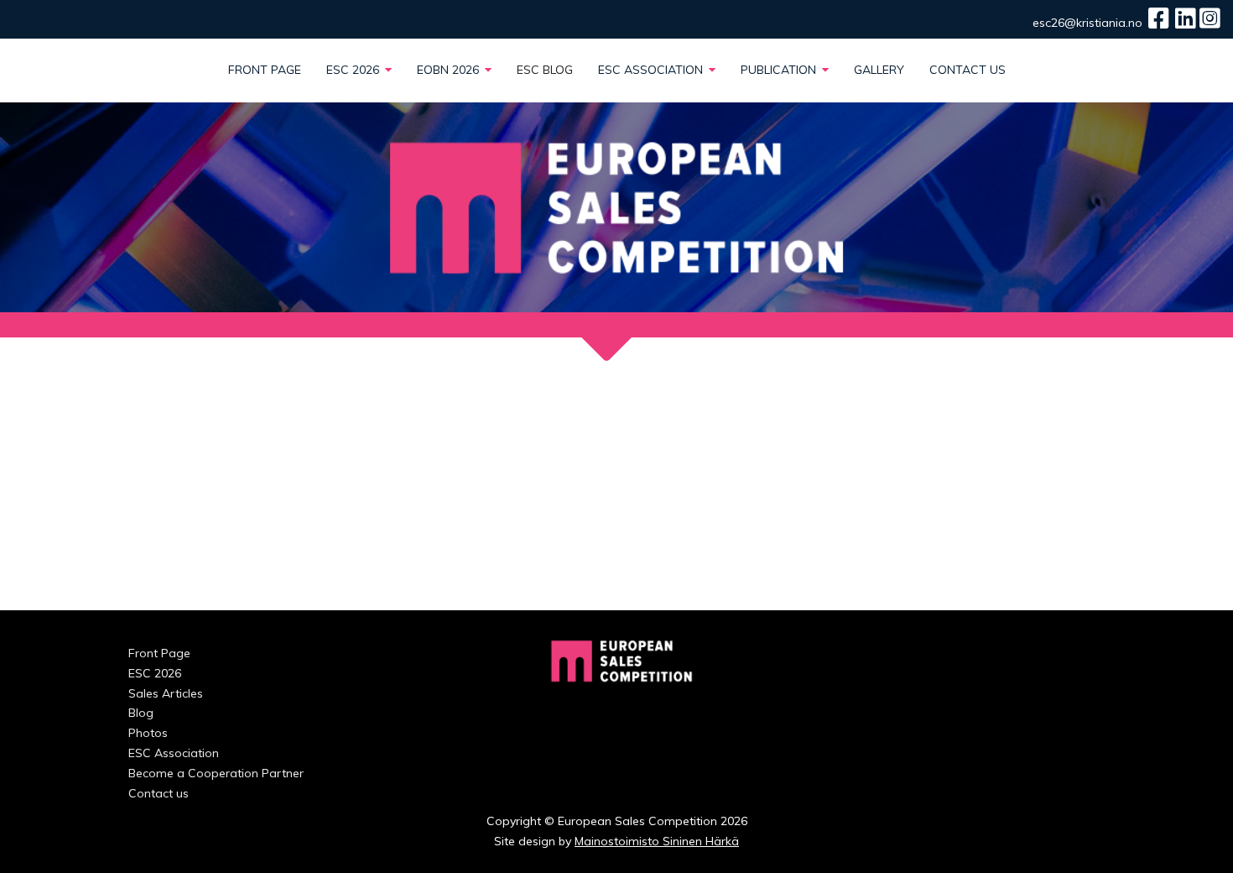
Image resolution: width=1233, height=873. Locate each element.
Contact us (967, 70)
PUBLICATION (780, 70)
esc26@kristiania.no (1087, 22)
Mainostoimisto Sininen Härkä (657, 841)
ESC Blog (545, 70)
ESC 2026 (354, 70)
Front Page (264, 70)
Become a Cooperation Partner (216, 773)
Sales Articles (165, 693)
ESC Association (652, 70)
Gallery (879, 70)
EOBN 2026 (449, 70)
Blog (140, 712)
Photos (148, 732)
